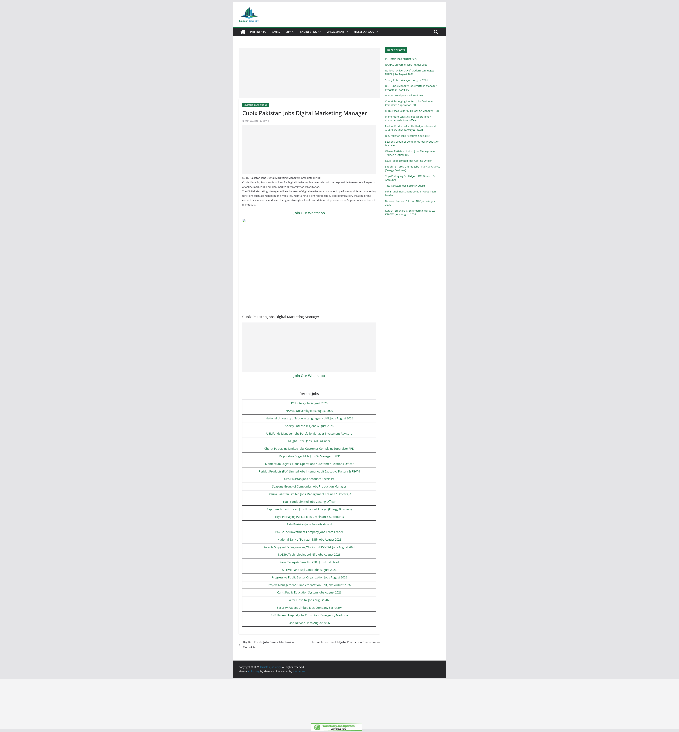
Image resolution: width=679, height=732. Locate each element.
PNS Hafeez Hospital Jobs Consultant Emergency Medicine (309, 615)
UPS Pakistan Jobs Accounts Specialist (309, 479)
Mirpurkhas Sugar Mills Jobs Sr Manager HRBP (309, 456)
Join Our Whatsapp (309, 213)
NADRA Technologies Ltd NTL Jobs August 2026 (309, 555)
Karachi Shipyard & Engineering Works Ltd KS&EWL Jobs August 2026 (309, 547)
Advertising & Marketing (255, 105)
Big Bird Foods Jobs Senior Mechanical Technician (268, 644)
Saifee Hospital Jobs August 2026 (309, 600)
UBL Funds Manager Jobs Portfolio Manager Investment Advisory (309, 434)
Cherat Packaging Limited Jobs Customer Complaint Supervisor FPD (309, 449)
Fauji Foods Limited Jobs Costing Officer (309, 502)
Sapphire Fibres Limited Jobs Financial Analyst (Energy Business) (309, 509)
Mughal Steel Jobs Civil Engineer (309, 441)
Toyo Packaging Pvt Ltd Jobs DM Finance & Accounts (309, 517)
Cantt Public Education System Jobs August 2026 (309, 592)
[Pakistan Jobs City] (243, 32)
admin (266, 120)
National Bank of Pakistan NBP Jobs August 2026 (309, 539)
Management (335, 31)
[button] (293, 31)
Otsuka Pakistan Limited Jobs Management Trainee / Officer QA (309, 494)
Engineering (308, 31)
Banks (276, 31)
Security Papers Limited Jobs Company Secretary (309, 608)
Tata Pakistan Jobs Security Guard (309, 524)
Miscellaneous (364, 31)
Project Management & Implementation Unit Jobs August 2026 (309, 585)
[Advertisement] (309, 73)
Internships (258, 31)
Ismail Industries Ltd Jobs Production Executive (344, 642)
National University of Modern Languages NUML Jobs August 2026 (309, 418)
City (288, 31)
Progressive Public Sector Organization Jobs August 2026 (309, 577)
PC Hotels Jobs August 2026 (309, 403)
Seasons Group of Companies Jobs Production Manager (309, 486)
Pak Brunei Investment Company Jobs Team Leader (309, 532)
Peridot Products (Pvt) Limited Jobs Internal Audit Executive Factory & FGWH (309, 471)
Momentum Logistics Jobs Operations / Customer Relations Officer (309, 464)
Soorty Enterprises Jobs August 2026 (309, 426)
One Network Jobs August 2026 (309, 623)
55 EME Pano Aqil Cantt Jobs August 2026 (309, 570)
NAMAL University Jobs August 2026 (309, 411)
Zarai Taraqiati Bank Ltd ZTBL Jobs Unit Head (309, 562)
